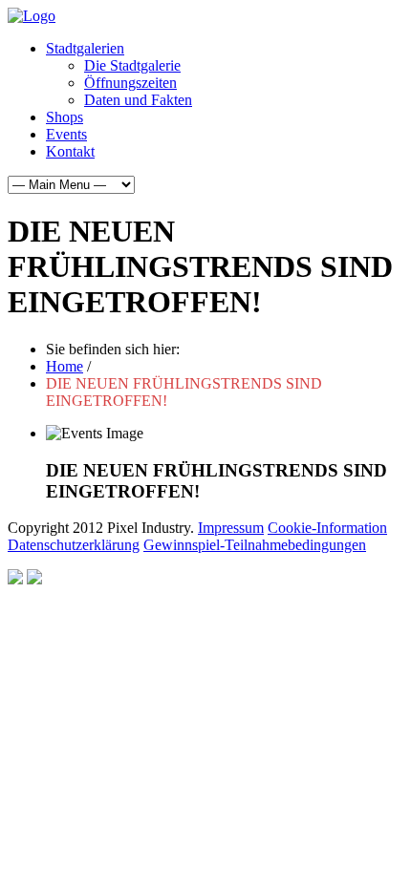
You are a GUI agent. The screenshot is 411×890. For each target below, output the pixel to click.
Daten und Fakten (138, 100)
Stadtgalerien (85, 48)
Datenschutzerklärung (74, 545)
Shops (64, 117)
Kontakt (70, 151)
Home (64, 366)
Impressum (231, 527)
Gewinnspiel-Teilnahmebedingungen (254, 545)
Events (66, 134)
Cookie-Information (327, 527)
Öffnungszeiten (130, 82)
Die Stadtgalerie (132, 65)
